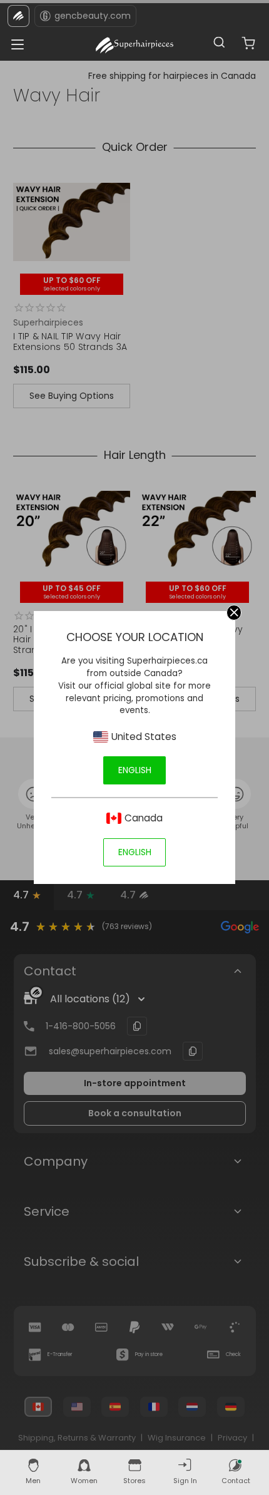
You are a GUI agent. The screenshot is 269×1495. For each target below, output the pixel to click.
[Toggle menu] (14, 41)
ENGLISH (134, 770)
